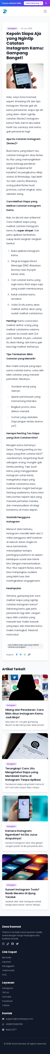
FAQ (4, 974)
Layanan (6, 961)
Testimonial (8, 970)
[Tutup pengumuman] (46, 3)
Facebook (7, 1001)
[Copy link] (29, 654)
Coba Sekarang (32, 3)
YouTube (6, 996)
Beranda (6, 957)
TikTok (5, 992)
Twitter (6, 1005)
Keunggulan (8, 966)
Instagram (7, 988)
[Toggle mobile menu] (45, 11)
